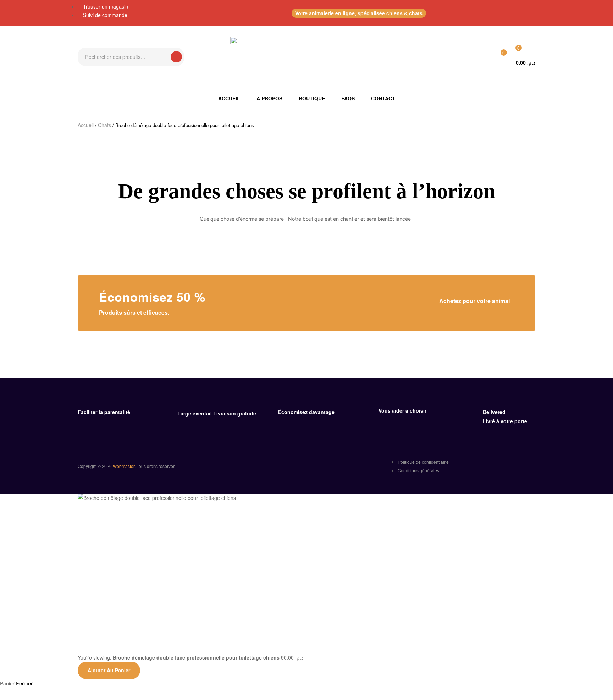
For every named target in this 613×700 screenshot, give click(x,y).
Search (176, 56)
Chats (104, 124)
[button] (359, 13)
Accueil (86, 124)
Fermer (24, 683)
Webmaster (123, 466)
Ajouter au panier (109, 670)
